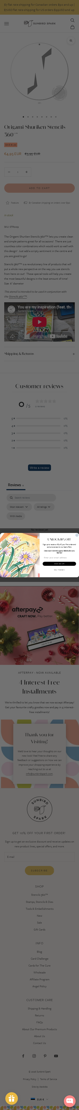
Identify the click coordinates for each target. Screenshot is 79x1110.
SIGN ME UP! (59, 564)
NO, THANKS (59, 570)
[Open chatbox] (70, 1101)
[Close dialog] (77, 535)
